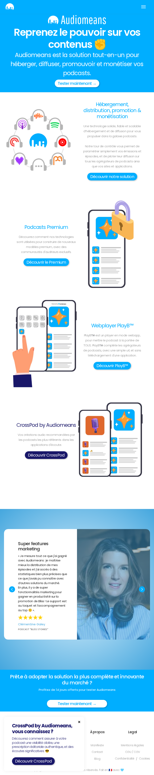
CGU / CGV (132, 752)
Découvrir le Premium (46, 262)
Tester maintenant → (77, 83)
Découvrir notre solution (112, 176)
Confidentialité (124, 759)
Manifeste (97, 745)
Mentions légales (132, 745)
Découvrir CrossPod (46, 455)
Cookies (144, 759)
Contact (97, 752)
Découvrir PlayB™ (112, 366)
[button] (143, 6)
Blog (97, 759)
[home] (9, 7)
